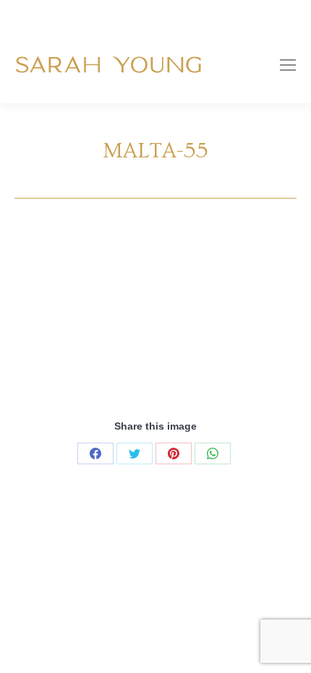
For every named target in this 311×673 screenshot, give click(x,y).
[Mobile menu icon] (288, 65)
